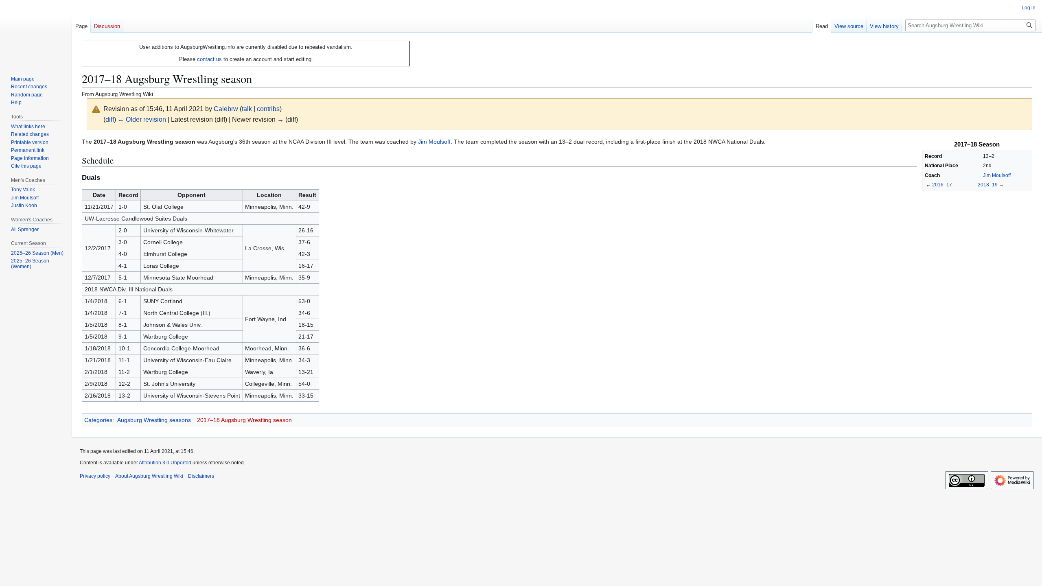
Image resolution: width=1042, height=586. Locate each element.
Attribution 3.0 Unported (165, 463)
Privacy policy (95, 476)
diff (109, 119)
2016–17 (942, 184)
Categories (98, 420)
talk (247, 108)
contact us (209, 59)
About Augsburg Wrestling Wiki (149, 476)
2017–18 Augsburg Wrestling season (244, 420)
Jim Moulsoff (997, 175)
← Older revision (142, 119)
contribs (268, 108)
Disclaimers (201, 476)
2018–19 (988, 184)
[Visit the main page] (35, 32)
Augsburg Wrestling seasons (154, 420)
